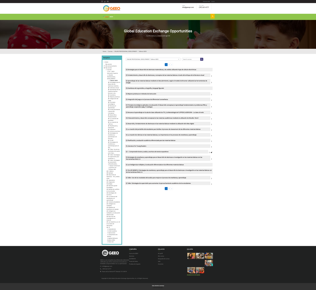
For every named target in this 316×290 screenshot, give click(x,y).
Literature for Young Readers (137, 146)
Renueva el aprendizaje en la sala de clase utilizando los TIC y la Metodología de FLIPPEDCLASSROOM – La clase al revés (166, 112)
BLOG (213, 1)
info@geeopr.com (107, 266)
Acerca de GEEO (133, 253)
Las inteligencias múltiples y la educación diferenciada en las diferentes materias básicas (156, 165)
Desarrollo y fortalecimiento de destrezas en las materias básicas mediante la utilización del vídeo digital (161, 124)
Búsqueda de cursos (163, 259)
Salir (159, 261)
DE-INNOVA (132, 259)
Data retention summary (158, 285)
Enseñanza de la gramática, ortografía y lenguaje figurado (146, 88)
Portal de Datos (133, 261)
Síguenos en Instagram (193, 275)
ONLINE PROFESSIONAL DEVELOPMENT (125, 51)
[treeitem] (112, 152)
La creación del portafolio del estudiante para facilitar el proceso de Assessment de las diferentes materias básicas (164, 129)
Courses (110, 51)
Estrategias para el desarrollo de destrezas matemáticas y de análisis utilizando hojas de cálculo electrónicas (162, 69)
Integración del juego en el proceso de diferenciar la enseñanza (148, 99)
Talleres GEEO (143, 51)
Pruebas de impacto (134, 264)
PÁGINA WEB (206, 1)
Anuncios (160, 264)
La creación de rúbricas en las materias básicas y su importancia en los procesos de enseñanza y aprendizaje (162, 135)
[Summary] (212, 76)
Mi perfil (160, 253)
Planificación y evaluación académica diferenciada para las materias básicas (151, 140)
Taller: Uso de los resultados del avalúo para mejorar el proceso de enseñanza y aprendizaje (157, 178)
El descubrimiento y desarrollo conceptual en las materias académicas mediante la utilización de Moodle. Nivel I (163, 118)
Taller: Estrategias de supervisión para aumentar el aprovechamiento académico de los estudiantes (159, 183)
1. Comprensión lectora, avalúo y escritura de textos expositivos (148, 152)
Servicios (131, 256)
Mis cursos (161, 256)
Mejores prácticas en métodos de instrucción (142, 94)
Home (104, 51)
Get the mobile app (158, 287)
